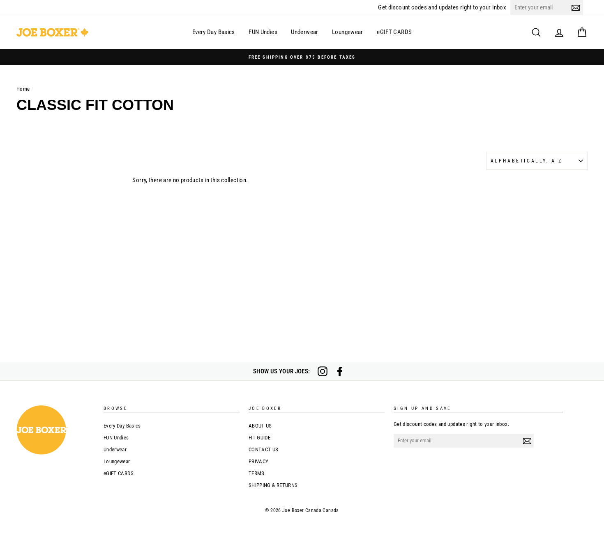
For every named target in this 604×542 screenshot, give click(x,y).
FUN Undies (263, 32)
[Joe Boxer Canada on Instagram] (322, 371)
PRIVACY (259, 461)
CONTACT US (264, 449)
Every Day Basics (213, 32)
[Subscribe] (575, 7)
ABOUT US (260, 426)
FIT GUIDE (259, 438)
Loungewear (347, 32)
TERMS (257, 473)
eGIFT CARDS (394, 32)
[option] (302, 57)
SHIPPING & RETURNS (273, 485)
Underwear (304, 32)
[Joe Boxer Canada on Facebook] (340, 371)
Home (23, 89)
